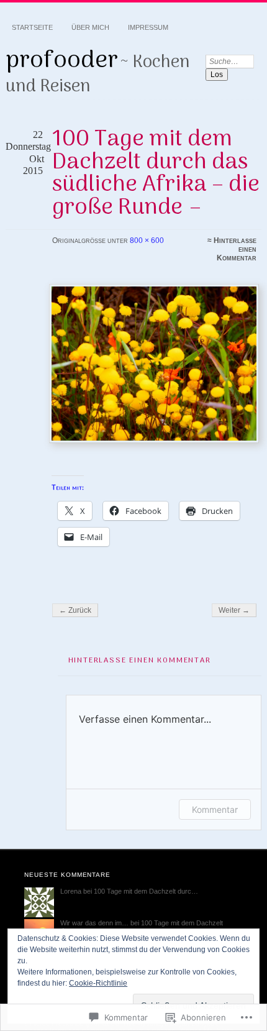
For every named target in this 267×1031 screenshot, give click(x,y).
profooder (62, 61)
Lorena (70, 891)
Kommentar (215, 809)
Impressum (148, 27)
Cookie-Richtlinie (98, 983)
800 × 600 (147, 240)
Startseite (32, 27)
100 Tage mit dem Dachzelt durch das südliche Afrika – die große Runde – (156, 173)
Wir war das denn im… (94, 923)
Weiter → (234, 610)
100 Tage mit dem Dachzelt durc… (146, 891)
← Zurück (75, 610)
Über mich (90, 27)
